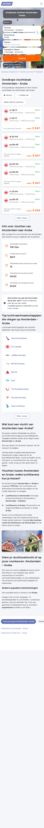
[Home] (7, 3)
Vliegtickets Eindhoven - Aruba (14, 633)
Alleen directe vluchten (13, 102)
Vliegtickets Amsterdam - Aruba (14, 628)
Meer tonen (22, 218)
